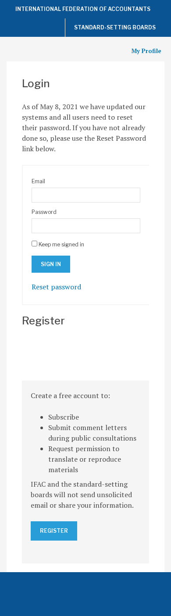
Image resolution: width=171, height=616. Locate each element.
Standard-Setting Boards (115, 27)
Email (38, 181)
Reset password (56, 287)
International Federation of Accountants (82, 9)
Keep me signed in (61, 244)
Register (54, 530)
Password (44, 212)
